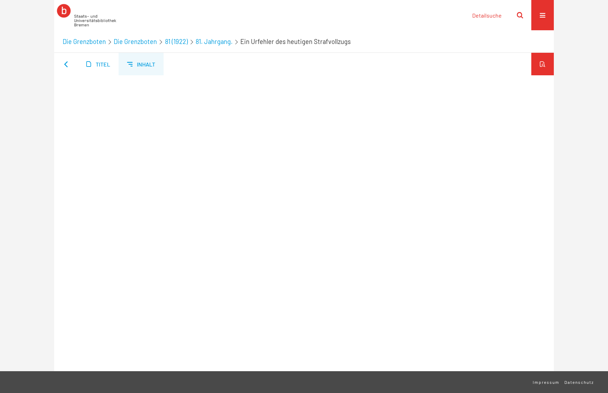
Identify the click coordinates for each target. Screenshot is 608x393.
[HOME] (86, 15)
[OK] (520, 15)
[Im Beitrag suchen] (542, 64)
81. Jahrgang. (214, 41)
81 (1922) (176, 41)
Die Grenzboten (84, 41)
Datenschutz (579, 382)
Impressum (546, 382)
